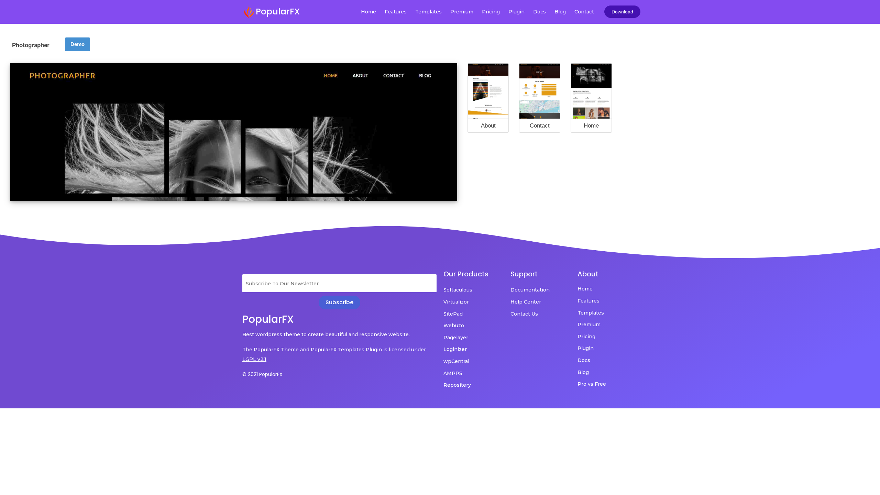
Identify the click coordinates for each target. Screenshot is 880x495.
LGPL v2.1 (254, 359)
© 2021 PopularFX (262, 374)
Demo (77, 44)
